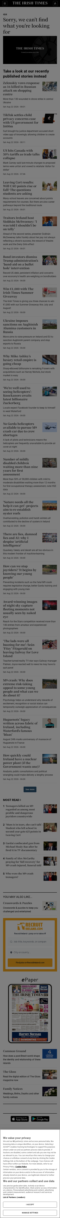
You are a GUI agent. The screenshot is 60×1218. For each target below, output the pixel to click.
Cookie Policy (21, 1167)
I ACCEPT (30, 1205)
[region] (30, 1173)
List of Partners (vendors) (14, 1197)
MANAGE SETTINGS (30, 1213)
